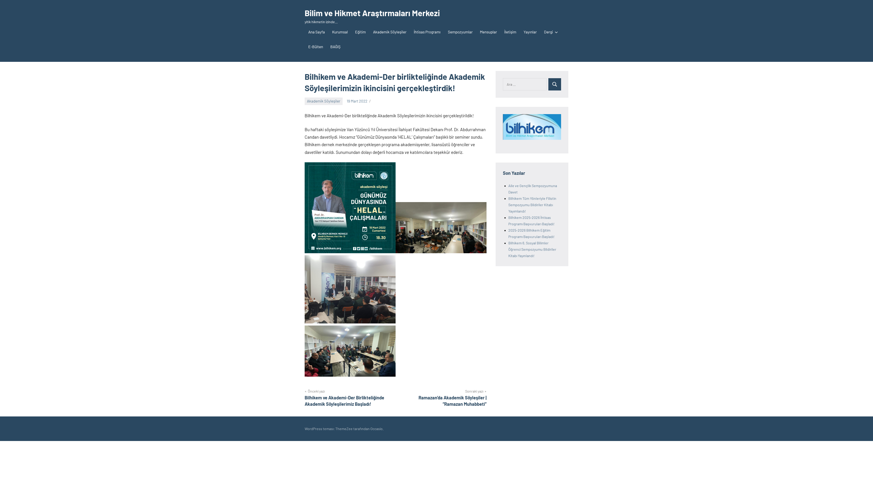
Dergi (548, 32)
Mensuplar (488, 32)
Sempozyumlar (460, 32)
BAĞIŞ (335, 46)
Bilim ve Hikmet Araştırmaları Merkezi (372, 13)
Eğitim (360, 32)
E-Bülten (315, 46)
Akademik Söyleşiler (389, 32)
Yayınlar (530, 32)
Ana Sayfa (316, 32)
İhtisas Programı (427, 32)
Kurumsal (340, 32)
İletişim (510, 32)
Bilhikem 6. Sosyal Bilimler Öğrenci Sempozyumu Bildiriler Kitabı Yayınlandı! (532, 249)
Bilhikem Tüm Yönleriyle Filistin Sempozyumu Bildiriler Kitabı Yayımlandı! (532, 204)
